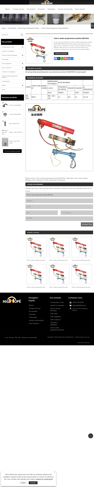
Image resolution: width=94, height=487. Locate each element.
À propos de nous (18, 9)
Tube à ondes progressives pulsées (28, 28)
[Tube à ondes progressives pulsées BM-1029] (59, 246)
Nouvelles (41, 9)
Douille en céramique (8, 51)
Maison (7, 9)
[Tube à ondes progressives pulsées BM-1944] (81, 273)
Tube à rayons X (6, 67)
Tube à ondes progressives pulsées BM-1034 (37, 287)
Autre (3, 89)
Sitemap (11, 337)
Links (6, 337)
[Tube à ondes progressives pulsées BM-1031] (81, 246)
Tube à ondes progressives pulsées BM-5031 (54, 28)
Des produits (31, 9)
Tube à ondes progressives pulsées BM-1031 (82, 260)
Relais (4, 85)
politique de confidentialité (44, 479)
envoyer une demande (65, 9)
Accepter (33, 483)
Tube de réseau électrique (9, 55)
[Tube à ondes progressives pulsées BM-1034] (36, 273)
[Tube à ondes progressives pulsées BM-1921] (59, 273)
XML (19, 337)
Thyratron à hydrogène (8, 71)
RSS (16, 337)
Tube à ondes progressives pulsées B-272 (37, 260)
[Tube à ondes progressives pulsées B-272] (36, 246)
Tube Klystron (6, 81)
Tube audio (5, 59)
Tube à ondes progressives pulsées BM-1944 (82, 287)
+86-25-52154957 (78, 302)
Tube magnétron (7, 63)
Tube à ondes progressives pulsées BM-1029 (59, 260)
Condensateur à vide (8, 47)
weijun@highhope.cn (79, 305)
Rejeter (23, 483)
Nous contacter (80, 9)
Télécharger (51, 9)
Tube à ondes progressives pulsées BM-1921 (59, 287)
